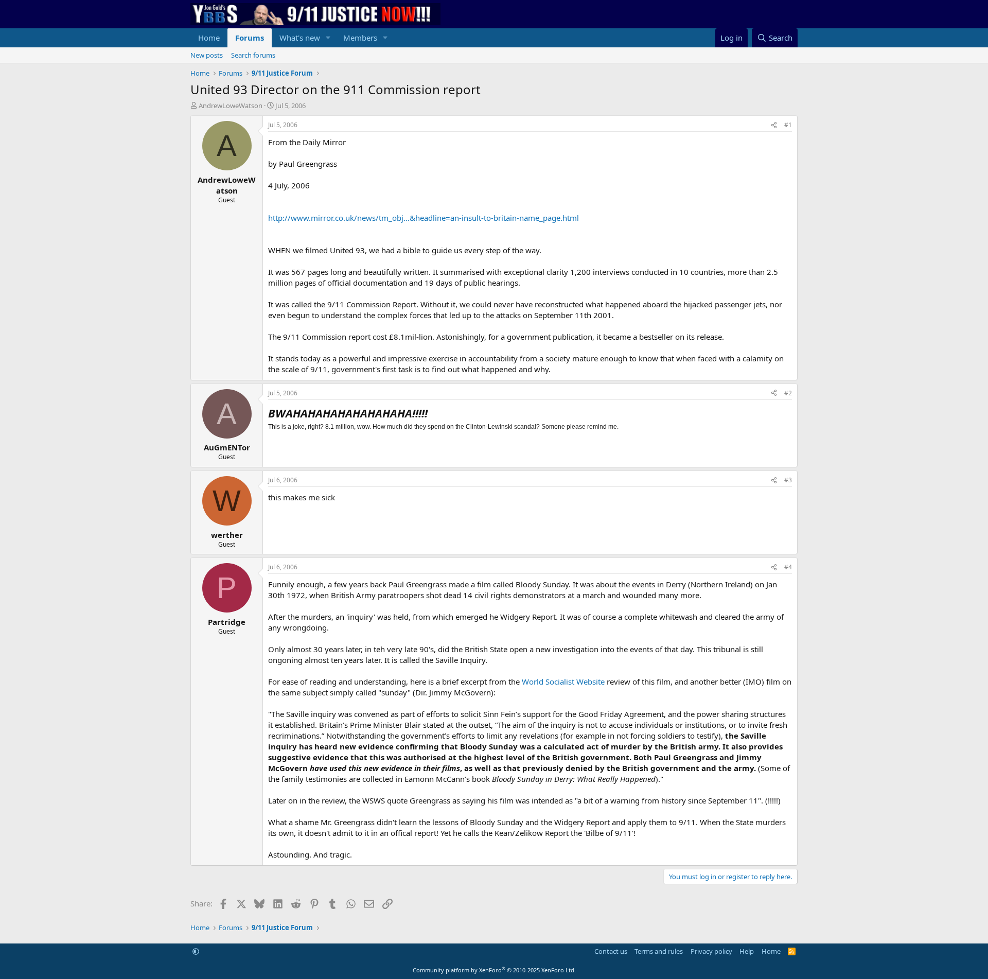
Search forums (253, 55)
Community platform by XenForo (494, 970)
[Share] (774, 125)
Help (746, 951)
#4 (788, 567)
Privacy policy (711, 951)
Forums (249, 37)
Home (209, 37)
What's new (299, 37)
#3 (788, 480)
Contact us (610, 951)
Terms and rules (658, 951)
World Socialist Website (563, 681)
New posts (206, 55)
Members (360, 37)
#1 (788, 124)
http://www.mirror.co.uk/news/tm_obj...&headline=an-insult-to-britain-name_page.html (423, 218)
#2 (788, 393)
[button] (328, 37)
